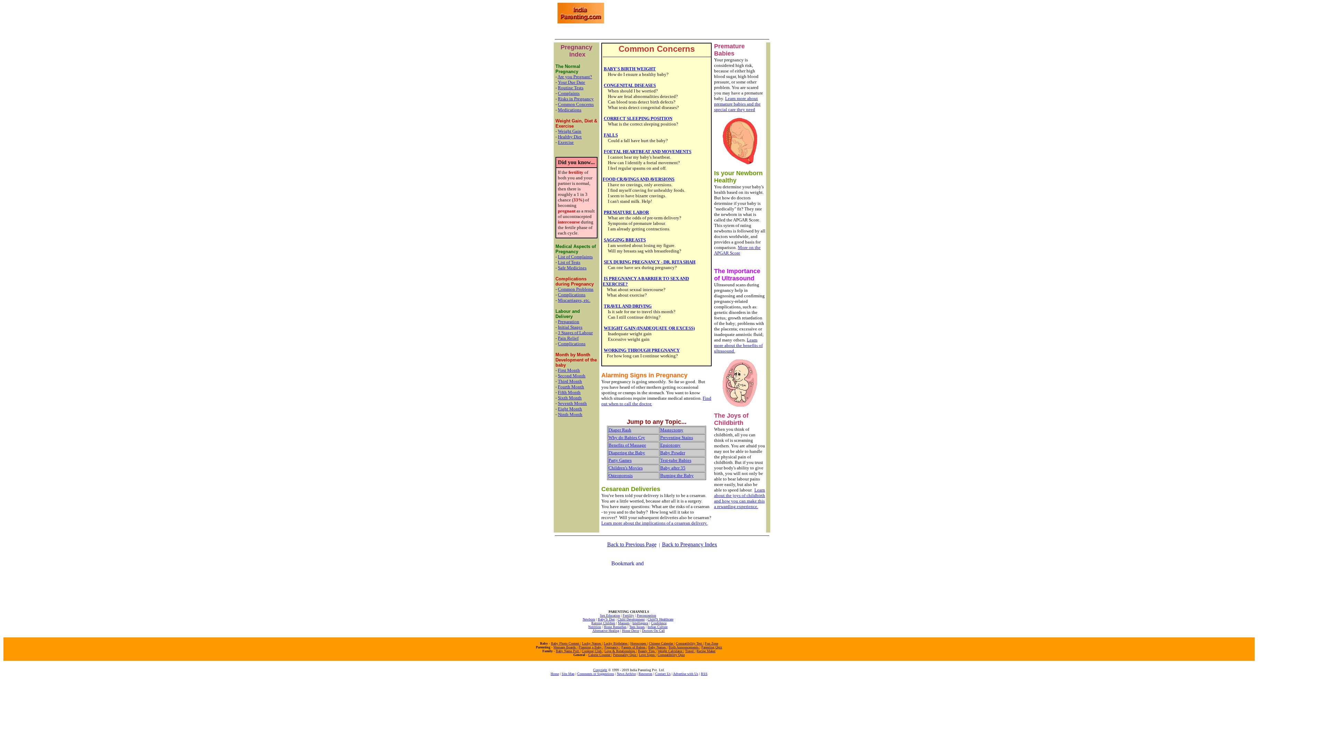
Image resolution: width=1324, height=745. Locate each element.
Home (555, 674)
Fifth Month (569, 392)
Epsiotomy (670, 445)
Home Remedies (615, 627)
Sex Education (610, 615)
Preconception (646, 615)
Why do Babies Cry (627, 437)
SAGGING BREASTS (625, 239)
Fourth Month (571, 386)
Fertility (628, 615)
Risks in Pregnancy (576, 98)
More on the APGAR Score (737, 250)
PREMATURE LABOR (626, 212)
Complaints (569, 93)
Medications (569, 109)
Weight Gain (569, 131)
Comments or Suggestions (595, 674)
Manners (624, 623)
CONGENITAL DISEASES (630, 85)
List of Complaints (575, 256)
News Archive (626, 674)
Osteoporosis (621, 475)
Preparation (568, 321)
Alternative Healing (605, 631)
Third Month (570, 381)
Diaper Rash (620, 430)
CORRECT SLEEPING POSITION (638, 118)
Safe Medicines (572, 267)
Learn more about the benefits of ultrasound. (738, 345)
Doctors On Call (653, 631)
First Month (569, 370)
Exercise (566, 142)
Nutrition (594, 627)
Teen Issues (637, 627)
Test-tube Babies (675, 460)
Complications (571, 294)
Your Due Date (571, 82)
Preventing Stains (676, 437)
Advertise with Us (685, 674)
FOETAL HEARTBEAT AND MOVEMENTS (647, 151)
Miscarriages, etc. (574, 300)
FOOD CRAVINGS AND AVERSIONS (638, 179)
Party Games (620, 460)
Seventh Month (572, 403)
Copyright (600, 670)
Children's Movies (626, 467)
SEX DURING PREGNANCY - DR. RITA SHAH (649, 262)
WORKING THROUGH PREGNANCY (642, 350)
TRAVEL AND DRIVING (628, 306)
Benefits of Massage (627, 445)
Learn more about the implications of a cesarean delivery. (654, 523)
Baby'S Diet (606, 619)
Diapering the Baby (627, 452)
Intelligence (640, 623)
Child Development (631, 619)
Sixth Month (570, 397)
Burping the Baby (677, 475)
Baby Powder (672, 452)
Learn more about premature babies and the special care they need (737, 104)
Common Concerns (576, 104)
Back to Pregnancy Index (689, 544)
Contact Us (663, 674)
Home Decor (630, 631)
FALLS (611, 135)
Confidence (658, 623)
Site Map (568, 674)
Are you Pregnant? (575, 76)
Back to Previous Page (631, 544)
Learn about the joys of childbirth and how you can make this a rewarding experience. (739, 498)
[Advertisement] (686, 13)
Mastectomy (671, 430)
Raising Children (603, 623)
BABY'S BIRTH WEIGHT (630, 68)
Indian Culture (658, 627)
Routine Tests (570, 87)
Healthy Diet (570, 136)
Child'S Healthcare (660, 619)
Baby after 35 (672, 467)
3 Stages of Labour (575, 332)
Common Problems (575, 289)
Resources (645, 674)
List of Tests (569, 262)
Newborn (589, 619)
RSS (704, 674)
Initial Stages (570, 327)
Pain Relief (568, 338)
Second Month (571, 375)
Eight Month (570, 408)
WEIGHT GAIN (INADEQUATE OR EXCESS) (649, 328)
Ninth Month (570, 414)
